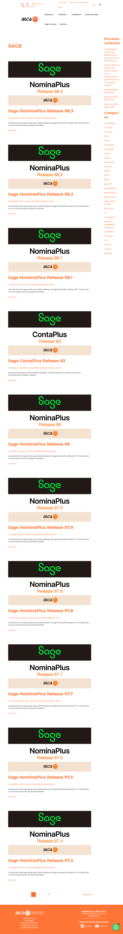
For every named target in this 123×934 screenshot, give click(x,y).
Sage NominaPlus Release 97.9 (40, 527)
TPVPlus (107, 244)
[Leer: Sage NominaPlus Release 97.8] (49, 583)
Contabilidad (33, 368)
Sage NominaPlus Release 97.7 (40, 693)
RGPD (106, 175)
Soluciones (49, 14)
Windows (108, 253)
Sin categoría (109, 217)
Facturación (109, 145)
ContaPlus (44, 368)
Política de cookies (29, 925)
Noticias (107, 166)
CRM (106, 136)
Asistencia (63, 2)
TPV (106, 240)
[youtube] (28, 4)
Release (47, 118)
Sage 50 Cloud (110, 192)
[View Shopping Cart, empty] (100, 5)
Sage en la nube (50, 24)
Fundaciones (76, 14)
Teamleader (109, 231)
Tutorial (107, 249)
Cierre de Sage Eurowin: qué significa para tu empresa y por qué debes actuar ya (111, 55)
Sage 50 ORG (109, 197)
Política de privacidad (29, 923)
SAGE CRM (109, 208)
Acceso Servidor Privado (79, 2)
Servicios (63, 24)
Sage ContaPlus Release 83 (36, 360)
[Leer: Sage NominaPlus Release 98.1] (49, 249)
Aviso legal (29, 920)
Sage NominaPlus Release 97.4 (40, 860)
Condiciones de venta (29, 927)
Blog (60, 7)
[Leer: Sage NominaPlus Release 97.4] (49, 833)
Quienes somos (29, 918)
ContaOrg (108, 127)
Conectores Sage (91, 14)
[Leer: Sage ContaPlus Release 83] (49, 333)
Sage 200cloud (110, 188)
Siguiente (88, 894)
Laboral (29, 118)
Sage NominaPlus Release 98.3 (40, 110)
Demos (107, 140)
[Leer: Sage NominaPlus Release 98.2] (49, 166)
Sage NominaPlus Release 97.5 (40, 777)
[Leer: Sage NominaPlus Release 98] (49, 416)
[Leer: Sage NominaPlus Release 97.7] (49, 666)
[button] (94, 4)
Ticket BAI (108, 236)
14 (49, 894)
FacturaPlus (109, 149)
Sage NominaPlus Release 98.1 (40, 277)
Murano (107, 158)
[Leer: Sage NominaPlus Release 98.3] (49, 83)
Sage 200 (108, 184)
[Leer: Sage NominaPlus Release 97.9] (49, 499)
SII (105, 213)
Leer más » (12, 130)
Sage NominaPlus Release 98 (39, 444)
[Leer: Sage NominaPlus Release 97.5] (49, 749)
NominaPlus (38, 118)
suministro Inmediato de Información (109, 224)
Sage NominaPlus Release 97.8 (40, 610)
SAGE (53, 118)
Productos (62, 14)
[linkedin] (23, 4)
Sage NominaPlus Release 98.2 (40, 194)
